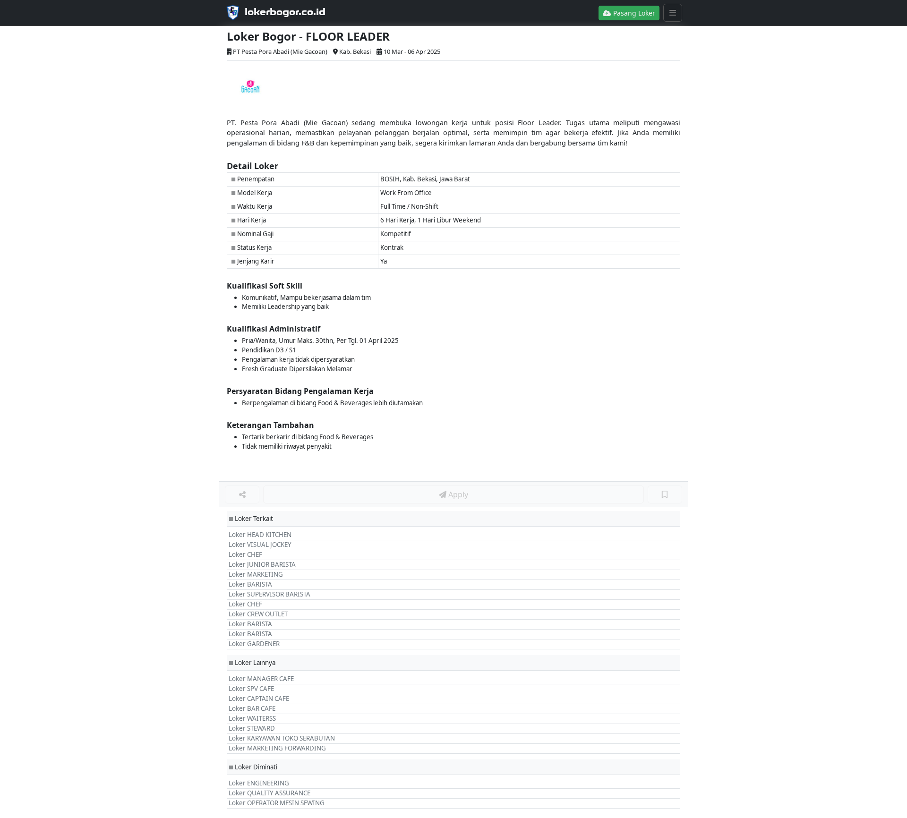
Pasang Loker (633, 13)
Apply (457, 494)
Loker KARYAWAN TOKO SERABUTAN (282, 738)
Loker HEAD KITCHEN (260, 534)
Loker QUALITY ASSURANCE (269, 793)
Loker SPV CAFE (251, 688)
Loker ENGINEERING (259, 783)
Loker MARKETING (256, 574)
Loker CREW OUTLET (258, 614)
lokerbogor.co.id (285, 11)
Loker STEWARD (252, 728)
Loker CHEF (245, 554)
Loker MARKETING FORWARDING (277, 748)
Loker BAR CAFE (252, 708)
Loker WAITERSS (252, 718)
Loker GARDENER (254, 643)
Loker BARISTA (250, 584)
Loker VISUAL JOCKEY (260, 544)
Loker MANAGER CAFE (261, 678)
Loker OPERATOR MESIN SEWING (277, 803)
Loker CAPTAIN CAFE (259, 698)
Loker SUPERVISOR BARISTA (269, 594)
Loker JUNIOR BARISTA (262, 564)
